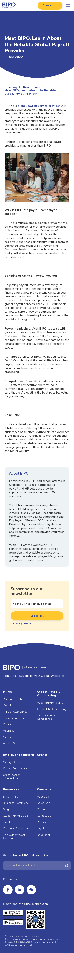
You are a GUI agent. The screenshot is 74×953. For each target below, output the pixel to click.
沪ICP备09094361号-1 (48, 942)
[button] (50, 6)
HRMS (8, 692)
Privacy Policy (22, 623)
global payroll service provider (39, 106)
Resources (11, 789)
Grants (42, 755)
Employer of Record (18, 755)
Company (44, 789)
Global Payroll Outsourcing (48, 694)
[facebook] (8, 889)
